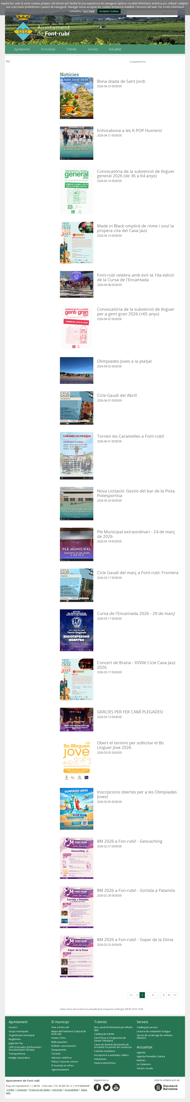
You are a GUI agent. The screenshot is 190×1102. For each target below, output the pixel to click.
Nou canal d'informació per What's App (113, 1028)
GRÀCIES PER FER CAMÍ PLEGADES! (130, 711)
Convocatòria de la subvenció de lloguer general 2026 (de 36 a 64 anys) (135, 173)
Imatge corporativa (19, 1057)
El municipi (60, 1022)
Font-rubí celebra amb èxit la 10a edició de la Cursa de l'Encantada (135, 277)
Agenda (141, 1052)
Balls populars (59, 1042)
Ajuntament (18, 1022)
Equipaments (58, 1049)
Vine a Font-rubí (60, 1027)
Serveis (142, 1022)
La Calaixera (144, 1064)
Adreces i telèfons (61, 1057)
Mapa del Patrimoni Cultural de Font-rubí (68, 1033)
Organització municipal (21, 1035)
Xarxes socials (145, 1068)
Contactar (22, 1089)
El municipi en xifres (62, 1065)
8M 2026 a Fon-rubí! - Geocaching (129, 841)
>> (174, 995)
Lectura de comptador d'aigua (153, 1031)
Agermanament (60, 1069)
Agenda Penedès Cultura (151, 1056)
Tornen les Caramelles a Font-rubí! (130, 436)
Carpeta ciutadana (104, 1051)
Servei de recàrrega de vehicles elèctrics (155, 1036)
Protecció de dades (39, 1089)
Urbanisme (100, 1059)
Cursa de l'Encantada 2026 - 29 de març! (136, 613)
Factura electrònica (104, 1063)
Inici (8, 61)
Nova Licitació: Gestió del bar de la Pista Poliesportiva (136, 493)
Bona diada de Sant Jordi (121, 81)
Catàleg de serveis (147, 1027)
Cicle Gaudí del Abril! (117, 395)
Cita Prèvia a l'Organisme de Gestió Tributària (110, 1039)
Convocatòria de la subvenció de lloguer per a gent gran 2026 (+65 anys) (135, 311)
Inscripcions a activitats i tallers (111, 1055)
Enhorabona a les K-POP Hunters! (129, 130)
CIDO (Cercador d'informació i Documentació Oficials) (25, 1048)
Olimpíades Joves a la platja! (124, 361)
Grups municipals (18, 1031)
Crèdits (10, 1089)
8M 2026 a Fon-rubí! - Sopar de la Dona (135, 939)
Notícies (141, 1060)
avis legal (88, 11)
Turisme (55, 1053)
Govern (13, 1027)
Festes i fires (58, 1037)
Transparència (17, 1053)
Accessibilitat (71, 1089)
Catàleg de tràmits (104, 1034)
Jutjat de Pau (16, 1043)
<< (131, 995)
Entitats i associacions (63, 1045)
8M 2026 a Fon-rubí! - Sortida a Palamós (136, 890)
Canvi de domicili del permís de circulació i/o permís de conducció (113, 1046)
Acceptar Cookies (109, 11)
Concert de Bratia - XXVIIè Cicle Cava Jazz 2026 (136, 665)
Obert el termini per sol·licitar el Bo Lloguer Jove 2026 (130, 745)
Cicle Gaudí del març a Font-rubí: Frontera (137, 572)
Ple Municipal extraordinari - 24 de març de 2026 (136, 534)
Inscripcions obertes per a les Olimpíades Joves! (137, 794)
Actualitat (145, 1047)
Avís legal (57, 1089)
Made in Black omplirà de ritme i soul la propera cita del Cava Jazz (135, 228)
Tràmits (100, 1022)
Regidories (15, 1039)
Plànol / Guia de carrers (64, 1061)
